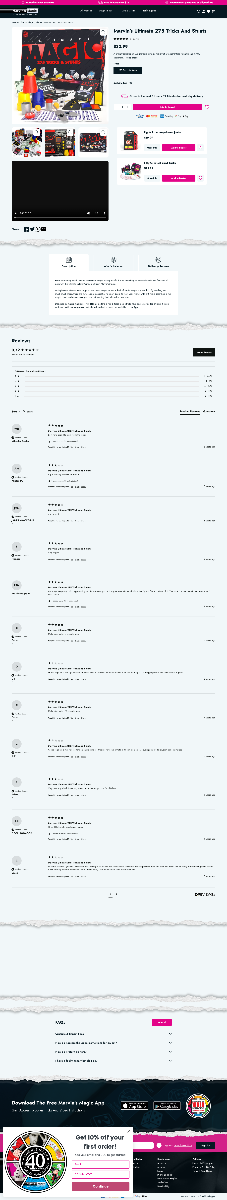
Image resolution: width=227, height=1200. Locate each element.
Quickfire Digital (207, 1196)
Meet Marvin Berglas (167, 1178)
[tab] (190, 412)
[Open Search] (198, 11)
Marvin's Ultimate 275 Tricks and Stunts (54, 22)
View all (162, 1022)
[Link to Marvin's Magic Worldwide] (25, 11)
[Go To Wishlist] (208, 11)
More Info (152, 147)
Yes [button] (72, 447)
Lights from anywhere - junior (162, 132)
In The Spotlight (164, 1174)
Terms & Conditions (202, 1171)
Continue (101, 1186)
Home (15, 22)
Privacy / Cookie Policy (203, 1167)
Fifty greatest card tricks (160, 163)
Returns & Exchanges (202, 1163)
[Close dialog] (129, 1131)
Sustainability (163, 1186)
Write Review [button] (204, 352)
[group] (29, 350)
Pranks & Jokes (149, 10)
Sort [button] (15, 411)
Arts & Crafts (128, 10)
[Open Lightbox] (103, 32)
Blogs (160, 1171)
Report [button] (77, 447)
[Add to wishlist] (207, 107)
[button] (111, 895)
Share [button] (83, 447)
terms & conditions (183, 1145)
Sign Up (205, 1145)
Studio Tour (163, 1182)
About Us (161, 1163)
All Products (86, 10)
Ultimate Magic (27, 22)
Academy (162, 1167)
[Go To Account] (203, 11)
